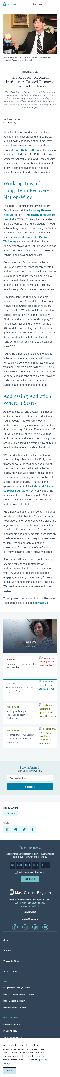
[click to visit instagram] (35, 927)
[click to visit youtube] (45, 927)
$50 (12, 865)
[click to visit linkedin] (25, 927)
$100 (19, 865)
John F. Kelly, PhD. (23, 150)
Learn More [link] (30, 647)
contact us (41, 602)
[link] (30, 636)
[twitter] (24, 829)
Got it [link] (9, 1071)
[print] (16, 829)
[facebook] (33, 829)
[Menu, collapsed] (55, 4)
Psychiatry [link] (10, 813)
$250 (27, 865)
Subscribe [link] (30, 787)
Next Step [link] (30, 879)
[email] (7, 829)
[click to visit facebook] (15, 927)
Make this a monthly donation (32, 872)
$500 (35, 865)
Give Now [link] (37, 4)
